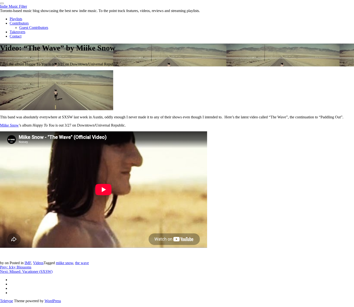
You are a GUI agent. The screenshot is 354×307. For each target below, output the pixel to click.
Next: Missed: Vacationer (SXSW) (26, 271)
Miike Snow (9, 125)
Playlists (16, 19)
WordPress (53, 301)
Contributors (19, 23)
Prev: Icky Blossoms (15, 267)
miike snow (64, 263)
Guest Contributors (33, 28)
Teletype (6, 301)
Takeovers (17, 32)
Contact (15, 36)
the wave (82, 263)
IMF (28, 263)
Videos (38, 263)
